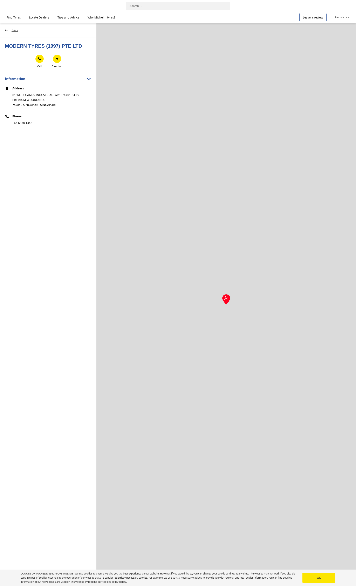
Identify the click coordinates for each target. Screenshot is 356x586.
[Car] (343, 6)
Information (15, 78)
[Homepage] (25, 6)
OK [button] (319, 578)
